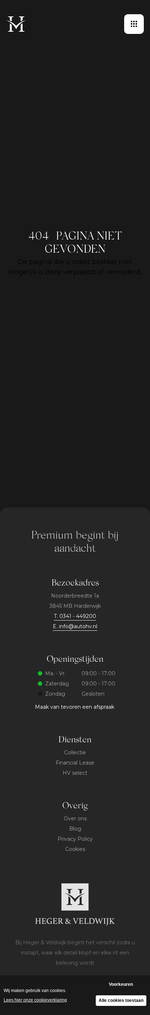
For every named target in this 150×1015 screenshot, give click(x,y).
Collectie (75, 752)
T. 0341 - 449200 (75, 616)
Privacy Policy (75, 839)
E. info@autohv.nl (75, 626)
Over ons (75, 818)
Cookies (75, 849)
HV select (75, 773)
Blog (75, 828)
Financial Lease (75, 762)
